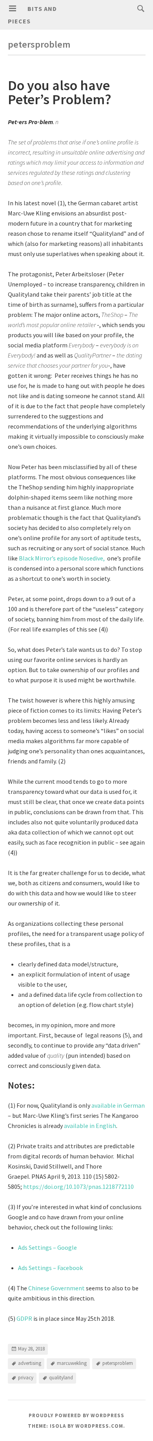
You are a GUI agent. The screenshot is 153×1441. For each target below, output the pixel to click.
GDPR (24, 1318)
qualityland (61, 1377)
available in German (118, 1105)
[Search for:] (139, 8)
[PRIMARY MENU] (12, 8)
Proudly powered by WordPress (76, 1415)
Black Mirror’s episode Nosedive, (62, 558)
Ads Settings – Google (47, 1247)
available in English (89, 1126)
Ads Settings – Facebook (50, 1268)
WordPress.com (99, 1426)
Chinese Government (56, 1288)
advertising (29, 1363)
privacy (25, 1377)
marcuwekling (72, 1363)
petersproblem (117, 1363)
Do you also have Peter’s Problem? (59, 92)
